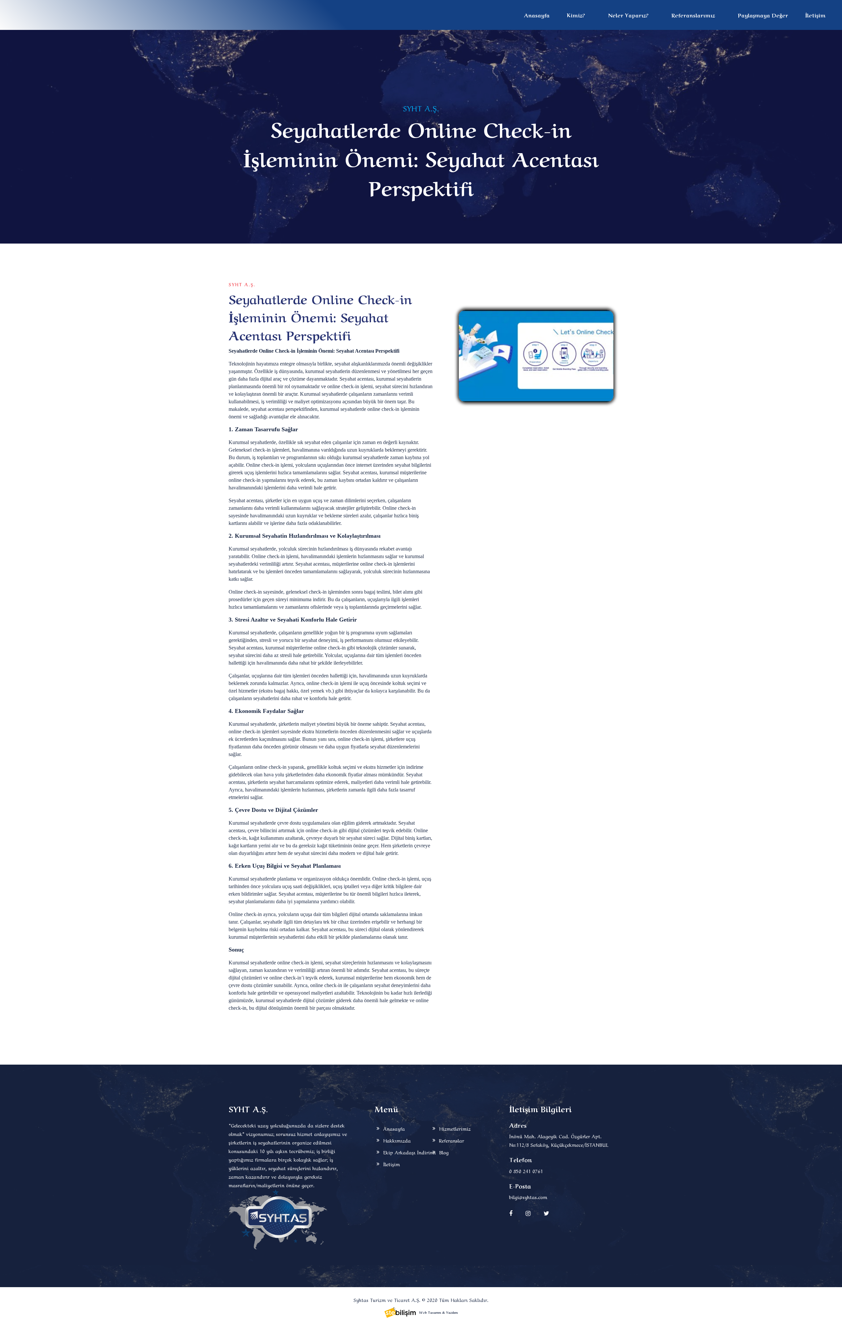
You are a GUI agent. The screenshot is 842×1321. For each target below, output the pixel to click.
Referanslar (451, 1140)
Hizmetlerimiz (455, 1128)
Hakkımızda (397, 1140)
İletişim (815, 15)
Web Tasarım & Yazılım (438, 1312)
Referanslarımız (693, 15)
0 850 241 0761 (526, 1170)
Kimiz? (576, 15)
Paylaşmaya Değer (763, 15)
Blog (444, 1152)
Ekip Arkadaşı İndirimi (409, 1152)
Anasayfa (537, 15)
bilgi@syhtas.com (528, 1196)
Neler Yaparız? (628, 15)
